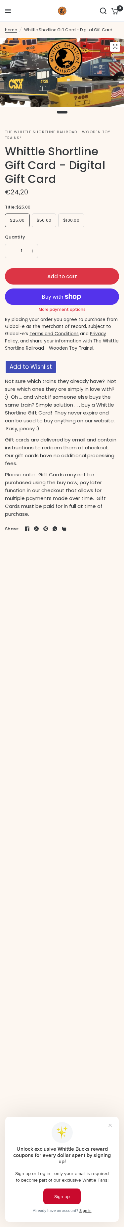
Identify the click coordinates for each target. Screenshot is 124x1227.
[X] (36, 529)
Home (11, 30)
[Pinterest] (46, 529)
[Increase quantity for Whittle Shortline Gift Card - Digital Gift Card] (32, 251)
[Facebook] (27, 529)
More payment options (62, 310)
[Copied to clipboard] (64, 529)
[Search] (103, 11)
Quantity (15, 237)
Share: (12, 529)
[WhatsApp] (55, 529)
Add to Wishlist (31, 367)
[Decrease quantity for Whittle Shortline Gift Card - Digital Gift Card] (10, 251)
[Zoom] (115, 47)
